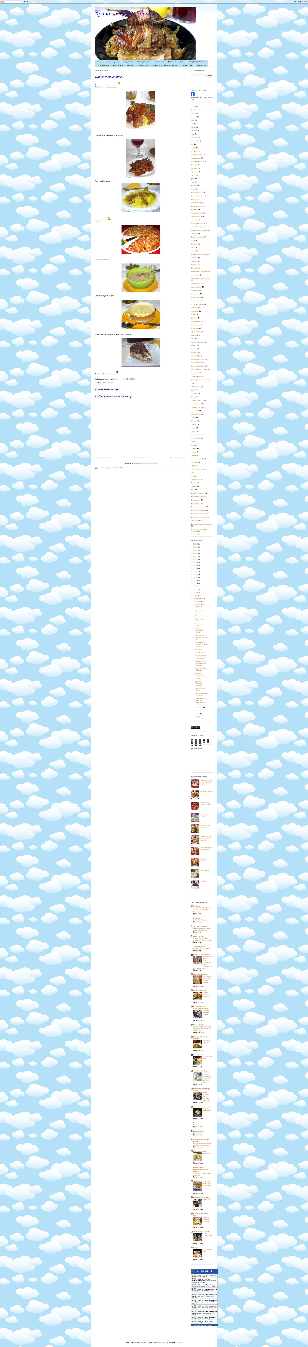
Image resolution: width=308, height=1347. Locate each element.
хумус (193, 476)
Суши (193, 441)
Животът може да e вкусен (202, 1106)
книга (192, 247)
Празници (194, 352)
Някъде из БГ (195, 297)
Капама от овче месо (200, 689)
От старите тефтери (197, 304)
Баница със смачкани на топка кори (206, 1219)
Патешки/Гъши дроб (198, 321)
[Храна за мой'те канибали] (193, 95)
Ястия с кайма (195, 503)
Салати (193, 390)
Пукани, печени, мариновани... (206, 848)
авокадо (193, 113)
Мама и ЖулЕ (195, 275)
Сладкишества (143, 65)
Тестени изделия (103, 65)
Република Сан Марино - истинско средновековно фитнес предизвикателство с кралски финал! (202, 962)
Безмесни (194, 141)
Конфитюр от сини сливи (204, 1296)
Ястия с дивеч (195, 500)
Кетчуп (203, 881)
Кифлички (194, 244)
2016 (195, 574)
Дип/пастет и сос (196, 192)
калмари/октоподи (197, 227)
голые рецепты (198, 1131)
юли (196, 717)
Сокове (193, 417)
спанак (193, 428)
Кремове (194, 258)
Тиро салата (205, 870)
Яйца (192, 490)
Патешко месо (195, 325)
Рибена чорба (206, 1153)
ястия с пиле (195, 521)
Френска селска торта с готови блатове (206, 838)
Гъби (192, 182)
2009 (195, 596)
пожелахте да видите (198, 342)
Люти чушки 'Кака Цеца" (206, 1041)
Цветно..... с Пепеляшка (201, 954)
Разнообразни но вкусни (199, 380)
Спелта (193, 431)
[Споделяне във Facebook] (131, 379)
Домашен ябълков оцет (203, 1313)
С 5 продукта (195, 387)
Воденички (194, 168)
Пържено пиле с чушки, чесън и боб (201, 637)
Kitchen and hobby (199, 1151)
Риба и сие (172, 62)
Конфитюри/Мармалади (199, 254)
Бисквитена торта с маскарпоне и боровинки (206, 782)
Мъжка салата (199, 658)
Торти (193, 465)
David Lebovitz (198, 1024)
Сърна (193, 445)
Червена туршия (200, 655)
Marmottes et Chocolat (201, 1231)
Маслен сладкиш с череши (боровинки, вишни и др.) (206, 1096)
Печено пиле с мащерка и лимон (199, 606)
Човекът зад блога (113, 62)
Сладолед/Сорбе (196, 414)
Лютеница (194, 268)
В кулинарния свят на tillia (201, 1214)
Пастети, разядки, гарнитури (123, 65)
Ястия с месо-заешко (198, 510)
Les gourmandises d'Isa (201, 1197)
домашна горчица (197, 202)
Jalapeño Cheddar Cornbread (201, 948)
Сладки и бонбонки (197, 407)
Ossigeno (196, 1247)
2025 (195, 547)
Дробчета (194, 209)
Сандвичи (194, 393)
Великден (194, 165)
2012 (195, 586)
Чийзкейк (194, 483)
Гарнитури (194, 172)
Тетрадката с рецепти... (201, 1181)
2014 (195, 580)
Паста (193, 314)
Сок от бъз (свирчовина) (205, 815)
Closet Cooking (198, 936)
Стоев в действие (196, 435)
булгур (193, 148)
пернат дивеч (195, 332)
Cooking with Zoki (199, 1054)
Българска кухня (196, 154)
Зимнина (194, 220)
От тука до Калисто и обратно (200, 1037)
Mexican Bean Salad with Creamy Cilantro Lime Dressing (202, 939)
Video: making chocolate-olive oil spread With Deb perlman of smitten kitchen (202, 1028)
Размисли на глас (196, 376)
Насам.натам (195, 294)
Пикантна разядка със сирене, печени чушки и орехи (202, 929)
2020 (195, 562)
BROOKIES (206, 1199)
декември (198, 598)
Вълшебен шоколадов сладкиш (205, 1012)
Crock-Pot (194, 535)
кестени (193, 240)
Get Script (197, 1325)
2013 (195, 583)
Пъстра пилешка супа (102, 259)
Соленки (193, 421)
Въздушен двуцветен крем (207, 1110)
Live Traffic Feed (204, 1271)
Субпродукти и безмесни (197, 62)
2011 (195, 590)
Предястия (194, 356)
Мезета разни (195, 283)
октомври (198, 708)
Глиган (193, 175)
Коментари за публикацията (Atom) (146, 463)
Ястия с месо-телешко (198, 517)
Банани (193, 127)
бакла (192, 120)
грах (192, 178)
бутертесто (194, 151)
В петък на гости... (197, 161)
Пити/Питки (195, 335)
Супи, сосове (128, 62)
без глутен (194, 137)
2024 (195, 550)
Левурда (193, 264)
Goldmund (160, 1342)
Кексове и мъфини (197, 237)
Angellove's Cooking (200, 1071)
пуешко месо (195, 373)
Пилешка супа (199, 616)
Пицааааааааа (100, 221)
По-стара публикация (177, 458)
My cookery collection (200, 926)
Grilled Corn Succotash (200, 920)
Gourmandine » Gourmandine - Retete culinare (200, 1169)
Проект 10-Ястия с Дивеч (199, 369)
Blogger (179, 1342)
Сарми (193, 397)
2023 (195, 553)
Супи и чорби (195, 438)
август (197, 714)
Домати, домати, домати (203, 1302)
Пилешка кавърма (206, 791)
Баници (193, 130)
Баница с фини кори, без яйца (206, 1184)
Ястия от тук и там (197, 496)
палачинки (194, 311)
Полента (193, 345)
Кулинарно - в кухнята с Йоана (201, 1140)
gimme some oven (199, 946)
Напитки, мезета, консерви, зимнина (164, 65)
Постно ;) (194, 349)
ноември (198, 601)
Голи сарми (198, 649)
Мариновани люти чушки (199, 1286)
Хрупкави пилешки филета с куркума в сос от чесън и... (201, 701)
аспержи (193, 117)
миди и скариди (196, 287)
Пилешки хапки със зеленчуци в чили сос (201, 644)
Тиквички (194, 462)
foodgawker (197, 918)
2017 (195, 571)
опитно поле (195, 301)
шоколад (193, 486)
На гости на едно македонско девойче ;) (201, 1007)
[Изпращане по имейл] (124, 379)
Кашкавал (194, 233)
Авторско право (187, 65)
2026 (195, 544)
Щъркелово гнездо (200, 990)
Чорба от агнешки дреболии (201, 694)
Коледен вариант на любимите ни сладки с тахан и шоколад (202, 1144)
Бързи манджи (195, 158)
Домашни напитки (197, 206)
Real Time (203, 1325)
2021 (195, 559)
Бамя (192, 124)
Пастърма (194, 318)
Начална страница (140, 458)
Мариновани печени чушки (205, 803)
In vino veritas (197, 1125)
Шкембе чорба (200, 652)
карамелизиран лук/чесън (199, 230)
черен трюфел (195, 479)
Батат (192, 134)
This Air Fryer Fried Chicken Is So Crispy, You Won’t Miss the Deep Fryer (202, 910)
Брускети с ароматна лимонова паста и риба (201, 676)
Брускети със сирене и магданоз (199, 683)
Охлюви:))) (194, 308)
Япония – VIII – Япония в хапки (207, 1234)
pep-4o (108, 379)
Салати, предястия (143, 62)
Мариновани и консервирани (200, 278)
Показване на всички (208, 1262)
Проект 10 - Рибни (197, 362)
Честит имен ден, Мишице (200, 669)
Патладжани (195, 328)
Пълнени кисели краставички (206, 994)
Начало (99, 62)
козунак (193, 251)
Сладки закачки (196, 404)
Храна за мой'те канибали (198, 90)
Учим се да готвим (197, 469)
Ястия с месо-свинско (198, 514)
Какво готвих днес (107, 382)
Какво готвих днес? (199, 612)
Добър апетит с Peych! (201, 974)
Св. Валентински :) (197, 400)
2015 (195, 577)
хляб (192, 472)
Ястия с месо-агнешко (198, 507)
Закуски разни (195, 216)
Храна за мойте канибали (127, 13)
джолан (193, 189)
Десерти (193, 185)
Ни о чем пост (197, 1133)
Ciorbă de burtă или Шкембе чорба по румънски (206, 979)
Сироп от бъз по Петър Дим (204, 1307)
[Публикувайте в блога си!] (127, 379)
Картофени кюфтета (204, 860)
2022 (195, 556)
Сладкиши (194, 411)
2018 (195, 568)
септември (199, 711)
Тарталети (194, 455)
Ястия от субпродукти (198, 493)
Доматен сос (195, 199)
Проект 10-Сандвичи (198, 366)
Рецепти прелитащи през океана (201, 1089)
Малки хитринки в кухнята (200, 271)
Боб (192, 144)
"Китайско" (194, 110)
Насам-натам (201, 65)
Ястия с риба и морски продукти (202, 524)
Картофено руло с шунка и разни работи (201, 663)
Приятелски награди (197, 359)
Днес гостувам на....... (198, 196)
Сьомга (193, 448)
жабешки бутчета (197, 213)
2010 (195, 593)
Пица (192, 338)
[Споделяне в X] (129, 379)
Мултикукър (195, 290)
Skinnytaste (197, 906)
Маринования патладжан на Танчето (205, 827)
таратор (193, 452)
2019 (195, 565)
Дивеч (182, 62)
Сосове (193, 424)
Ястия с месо (159, 62)
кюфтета (193, 261)
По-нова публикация (104, 458)
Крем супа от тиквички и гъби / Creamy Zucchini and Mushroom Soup (206, 1077)
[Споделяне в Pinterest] (133, 379)
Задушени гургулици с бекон (199, 630)
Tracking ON (211, 1325)
